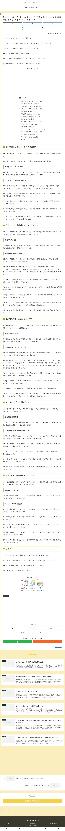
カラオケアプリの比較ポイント (30, 124)
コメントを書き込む (32, 801)
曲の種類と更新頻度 (28, 126)
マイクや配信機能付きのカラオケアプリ (32, 132)
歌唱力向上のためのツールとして (31, 114)
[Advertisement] (32, 81)
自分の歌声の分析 (27, 111)
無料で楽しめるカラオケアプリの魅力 (31, 101)
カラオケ (6, 596)
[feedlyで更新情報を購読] (17, 641)
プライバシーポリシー (32, 825)
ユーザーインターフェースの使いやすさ (33, 129)
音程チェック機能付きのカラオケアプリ (32, 109)
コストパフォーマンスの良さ (30, 103)
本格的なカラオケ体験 (28, 134)
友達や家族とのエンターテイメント (32, 121)
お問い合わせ (53, 823)
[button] (42, 28)
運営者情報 (32, 823)
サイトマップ (11, 823)
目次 (23, 97)
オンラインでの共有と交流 (30, 137)
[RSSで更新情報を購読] (47, 641)
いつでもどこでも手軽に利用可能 (31, 106)
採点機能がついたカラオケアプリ (30, 116)
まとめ (23, 139)
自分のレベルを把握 (28, 119)
